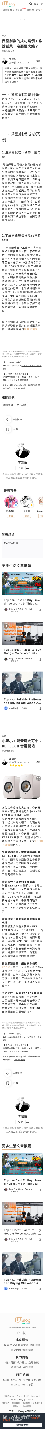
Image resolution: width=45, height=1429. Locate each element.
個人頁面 (10, 1362)
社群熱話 (31, 9)
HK (28, 1396)
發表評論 (11, 542)
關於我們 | (7, 1403)
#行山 (13, 1380)
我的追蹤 (16, 1367)
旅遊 (24, 377)
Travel (21, 1396)
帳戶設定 (22, 1362)
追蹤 (38, 60)
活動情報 (24, 380)
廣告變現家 (31, 329)
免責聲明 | (17, 1403)
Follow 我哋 (19, 388)
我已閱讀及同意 (22, 1425)
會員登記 (38, 3)
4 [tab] (28, 19)
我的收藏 (33, 1362)
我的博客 (27, 1367)
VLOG (13, 1345)
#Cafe (37, 1380)
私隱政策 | (38, 1403)
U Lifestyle (10, 1396)
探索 (6, 1345)
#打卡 (21, 1380)
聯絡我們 (27, 1406)
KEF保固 (7, 967)
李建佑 (12, 59)
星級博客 (35, 1345)
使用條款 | (27, 1403)
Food (15, 1399)
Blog (22, 1399)
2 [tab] (20, 19)
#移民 (30, 1384)
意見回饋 (16, 1350)
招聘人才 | (18, 1406)
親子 (37, 377)
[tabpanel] (22, 16)
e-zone (30, 1399)
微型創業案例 (33, 78)
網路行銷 (8, 404)
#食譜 (29, 1380)
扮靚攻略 (14, 380)
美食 (31, 377)
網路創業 (22, 404)
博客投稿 (27, 1350)
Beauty (36, 1396)
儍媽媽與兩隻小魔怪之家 (11, 511)
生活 (4, 35)
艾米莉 (27, 511)
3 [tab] (24, 19)
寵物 (5, 380)
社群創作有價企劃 (12, 9)
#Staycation (18, 1384)
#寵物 (6, 1380)
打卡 (18, 377)
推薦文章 (23, 1345)
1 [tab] (17, 19)
